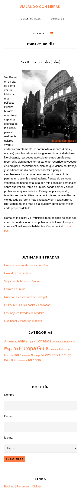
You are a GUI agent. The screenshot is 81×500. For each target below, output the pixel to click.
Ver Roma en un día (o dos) (40, 62)
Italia (17, 355)
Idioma (8, 437)
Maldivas (26, 355)
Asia (21, 341)
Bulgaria (30, 341)
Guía (43, 348)
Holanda (54, 349)
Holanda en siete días (17, 273)
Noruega (35, 355)
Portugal (66, 355)
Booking (9, 486)
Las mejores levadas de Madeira (24, 313)
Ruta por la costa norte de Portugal (25, 297)
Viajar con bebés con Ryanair (22, 281)
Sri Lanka (22, 360)
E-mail (8, 416)
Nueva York (49, 355)
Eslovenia (69, 341)
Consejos (43, 341)
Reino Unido (10, 360)
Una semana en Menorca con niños (26, 265)
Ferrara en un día (14, 289)
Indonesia (65, 349)
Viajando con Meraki (41, 7)
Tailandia (34, 360)
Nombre (9, 394)
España (11, 348)
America (10, 341)
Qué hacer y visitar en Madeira (23, 320)
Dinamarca (57, 341)
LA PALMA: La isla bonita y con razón (27, 304)
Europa (27, 348)
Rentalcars (23, 486)
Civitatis (37, 486)
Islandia (9, 355)
